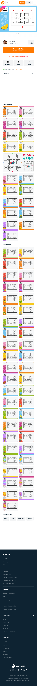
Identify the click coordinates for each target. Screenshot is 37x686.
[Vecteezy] (2, 2)
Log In (28, 2)
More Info (6, 72)
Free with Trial (18, 49)
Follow (31, 43)
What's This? (19, 69)
